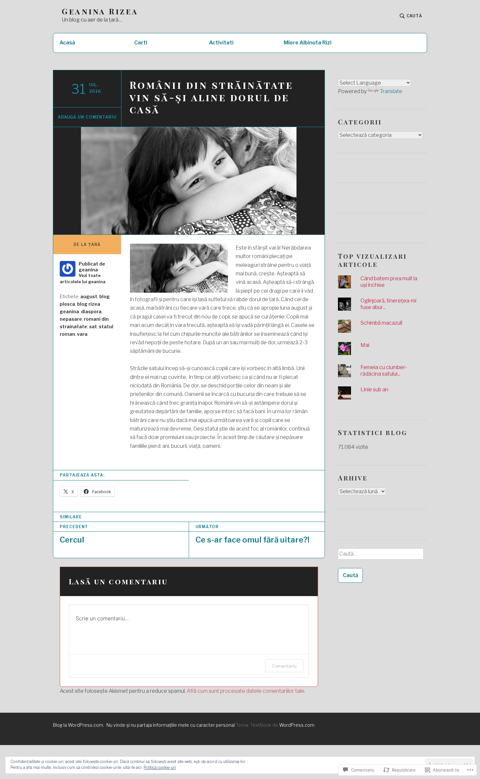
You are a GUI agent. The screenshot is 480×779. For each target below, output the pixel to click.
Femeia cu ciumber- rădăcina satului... (383, 370)
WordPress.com (296, 725)
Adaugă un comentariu (87, 117)
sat (93, 326)
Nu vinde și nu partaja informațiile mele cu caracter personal (170, 725)
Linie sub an (374, 389)
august (88, 296)
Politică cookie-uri (160, 767)
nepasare (71, 319)
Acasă (67, 43)
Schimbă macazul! (381, 323)
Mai (364, 345)
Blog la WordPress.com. (78, 725)
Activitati (221, 43)
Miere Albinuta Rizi (307, 43)
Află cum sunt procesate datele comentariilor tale (245, 691)
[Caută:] (380, 556)
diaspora (91, 311)
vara (82, 334)
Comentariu (284, 666)
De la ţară (87, 244)
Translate (391, 91)
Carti (140, 43)
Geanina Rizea (100, 11)
